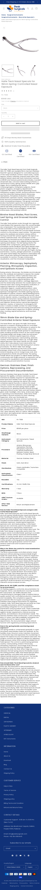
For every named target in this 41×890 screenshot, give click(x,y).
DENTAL (6, 717)
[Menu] (4, 8)
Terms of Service (10, 790)
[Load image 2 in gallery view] (20, 70)
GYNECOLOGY (9, 734)
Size (2, 104)
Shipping (13, 101)
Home (4, 15)
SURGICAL (7, 713)
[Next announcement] (37, 2)
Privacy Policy (9, 795)
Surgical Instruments (15, 15)
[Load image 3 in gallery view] (33, 70)
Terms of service (34, 883)
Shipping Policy (9, 773)
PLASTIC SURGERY (10, 726)
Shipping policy (9, 799)
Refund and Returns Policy (13, 807)
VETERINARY (8, 730)
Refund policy (14, 883)
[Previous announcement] (3, 2)
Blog (5, 765)
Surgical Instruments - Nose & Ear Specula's (18, 17)
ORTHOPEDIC (8, 722)
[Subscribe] (35, 848)
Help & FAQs (8, 786)
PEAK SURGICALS (14, 880)
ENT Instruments (10, 739)
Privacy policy (23, 883)
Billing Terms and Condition (13, 803)
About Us (7, 756)
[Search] (28, 8)
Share (5, 162)
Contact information (27, 886)
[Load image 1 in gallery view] (8, 70)
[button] (20, 129)
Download (7, 760)
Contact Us (8, 769)
